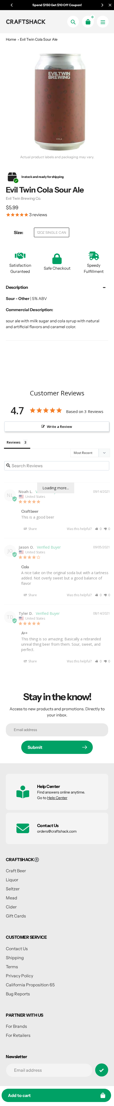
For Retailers (18, 1035)
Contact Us (17, 948)
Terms (12, 966)
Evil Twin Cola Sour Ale (39, 39)
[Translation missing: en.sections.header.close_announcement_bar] (110, 5)
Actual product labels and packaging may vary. (57, 157)
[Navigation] (103, 22)
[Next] (102, 5)
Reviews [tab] (13, 442)
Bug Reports (18, 993)
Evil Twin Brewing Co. (23, 198)
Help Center (57, 797)
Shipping (15, 957)
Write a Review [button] (59, 426)
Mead (11, 897)
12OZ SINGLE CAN (51, 232)
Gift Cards (16, 916)
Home (11, 39)
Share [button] (32, 529)
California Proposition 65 (30, 984)
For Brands (16, 1026)
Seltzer (13, 888)
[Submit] (101, 1069)
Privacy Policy (19, 975)
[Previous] (12, 5)
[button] (98, 529)
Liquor (12, 879)
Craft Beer (16, 870)
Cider (11, 906)
